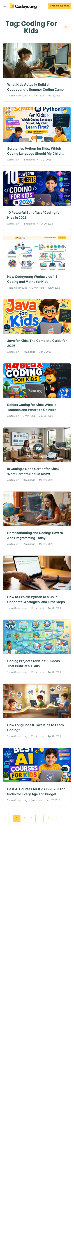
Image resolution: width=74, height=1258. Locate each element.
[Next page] (56, 818)
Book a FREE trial (59, 5)
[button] (5, 5)
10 (48, 818)
